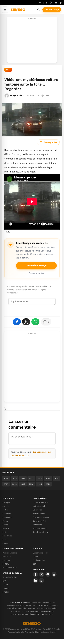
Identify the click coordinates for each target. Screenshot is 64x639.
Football (5, 528)
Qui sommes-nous (40, 552)
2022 (39, 478)
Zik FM (5, 584)
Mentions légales (28, 614)
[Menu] (5, 9)
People (5, 521)
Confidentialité (47, 614)
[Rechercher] (38, 9)
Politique (6, 502)
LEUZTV (5, 564)
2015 (39, 484)
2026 (6, 478)
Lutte (4, 532)
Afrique (5, 543)
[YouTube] (56, 2)
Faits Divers (7, 535)
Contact (36, 556)
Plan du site (16, 614)
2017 (23, 484)
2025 (14, 478)
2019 (6, 484)
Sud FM (5, 588)
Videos (5, 539)
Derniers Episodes (9, 552)
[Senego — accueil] (18, 9)
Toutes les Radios (9, 577)
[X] (41, 574)
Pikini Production (9, 567)
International (7, 517)
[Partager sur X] (26, 321)
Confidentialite (39, 560)
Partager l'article (36, 273)
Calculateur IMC (39, 521)
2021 (48, 478)
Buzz (8, 69)
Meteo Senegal (39, 506)
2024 (23, 478)
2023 (31, 478)
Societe (5, 506)
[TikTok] (60, 2)
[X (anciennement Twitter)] (51, 2)
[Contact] (40, 2)
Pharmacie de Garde (41, 517)
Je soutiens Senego (36, 265)
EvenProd (6, 560)
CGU (35, 564)
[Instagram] (54, 574)
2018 (14, 484)
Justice (5, 509)
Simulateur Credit (40, 528)
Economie (6, 513)
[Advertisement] (32, 40)
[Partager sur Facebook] (17, 321)
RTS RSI (5, 592)
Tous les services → (41, 532)
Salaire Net (37, 509)
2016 (31, 484)
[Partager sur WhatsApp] (35, 321)
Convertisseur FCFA (40, 502)
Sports (5, 524)
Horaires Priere (39, 513)
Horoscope (37, 524)
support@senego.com (45, 611)
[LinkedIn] (35, 580)
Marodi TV (6, 556)
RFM (4, 581)
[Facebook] (46, 2)
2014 (48, 484)
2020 (56, 478)
